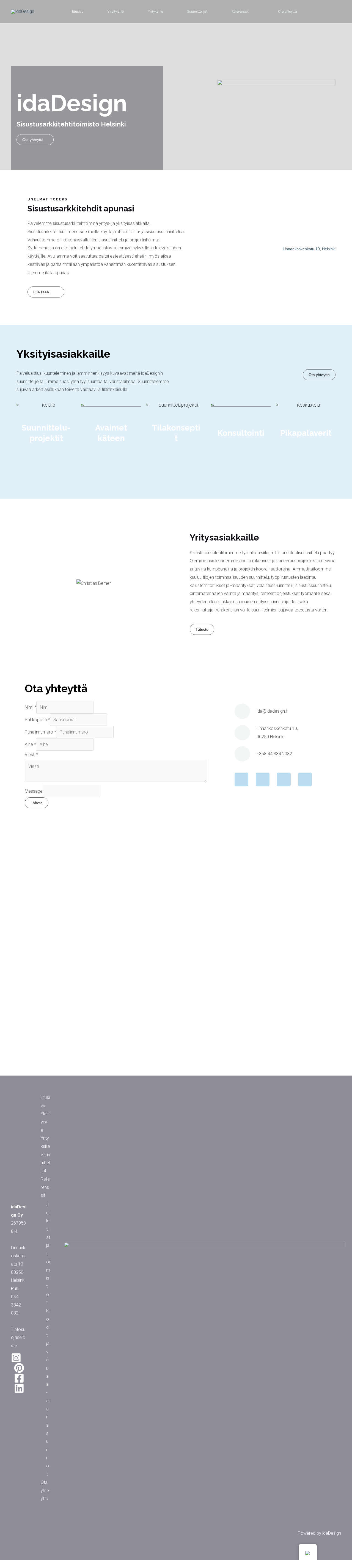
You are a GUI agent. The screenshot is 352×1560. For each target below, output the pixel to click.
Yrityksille (155, 11)
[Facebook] (19, 1378)
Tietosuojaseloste (18, 1337)
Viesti (31, 754)
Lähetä (37, 803)
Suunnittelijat (197, 11)
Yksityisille (116, 11)
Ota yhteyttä (287, 11)
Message (34, 791)
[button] (19, 583)
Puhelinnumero (40, 732)
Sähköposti (37, 719)
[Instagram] (16, 1358)
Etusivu (77, 11)
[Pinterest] (19, 1368)
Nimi (30, 707)
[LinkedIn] (19, 1388)
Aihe (30, 744)
